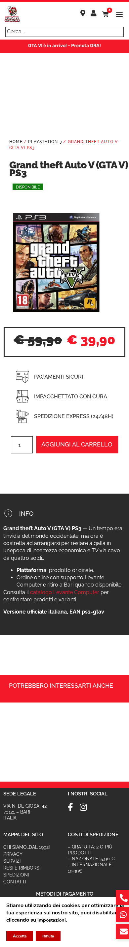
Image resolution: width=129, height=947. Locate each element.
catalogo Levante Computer (64, 592)
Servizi (12, 861)
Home (15, 141)
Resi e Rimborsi (21, 868)
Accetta (19, 936)
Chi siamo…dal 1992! (26, 847)
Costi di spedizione (93, 835)
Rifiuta (48, 936)
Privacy (12, 854)
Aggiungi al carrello (76, 444)
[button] (119, 14)
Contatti (14, 881)
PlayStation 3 (45, 141)
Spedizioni (16, 874)
